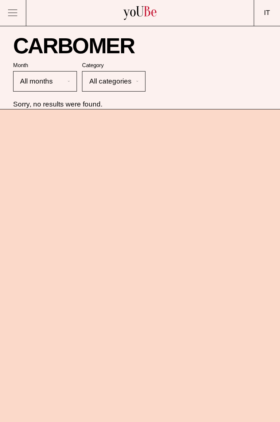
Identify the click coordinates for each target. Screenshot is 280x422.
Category (93, 65)
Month (20, 65)
